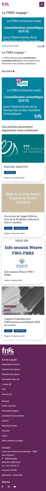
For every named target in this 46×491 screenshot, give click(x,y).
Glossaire (6, 431)
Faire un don (7, 394)
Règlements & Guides (11, 364)
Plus (7, 71)
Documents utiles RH (10, 379)
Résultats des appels (10, 374)
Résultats (10, 172)
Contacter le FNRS (9, 470)
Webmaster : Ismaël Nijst (12, 475)
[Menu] (41, 4)
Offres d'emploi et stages (12, 441)
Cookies (5, 421)
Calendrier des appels (11, 369)
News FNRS (20, 331)
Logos (4, 436)
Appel (8, 228)
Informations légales (10, 411)
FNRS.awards (21, 228)
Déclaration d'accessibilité (13, 416)
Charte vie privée (9, 406)
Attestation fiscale (9, 426)
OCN (4, 389)
